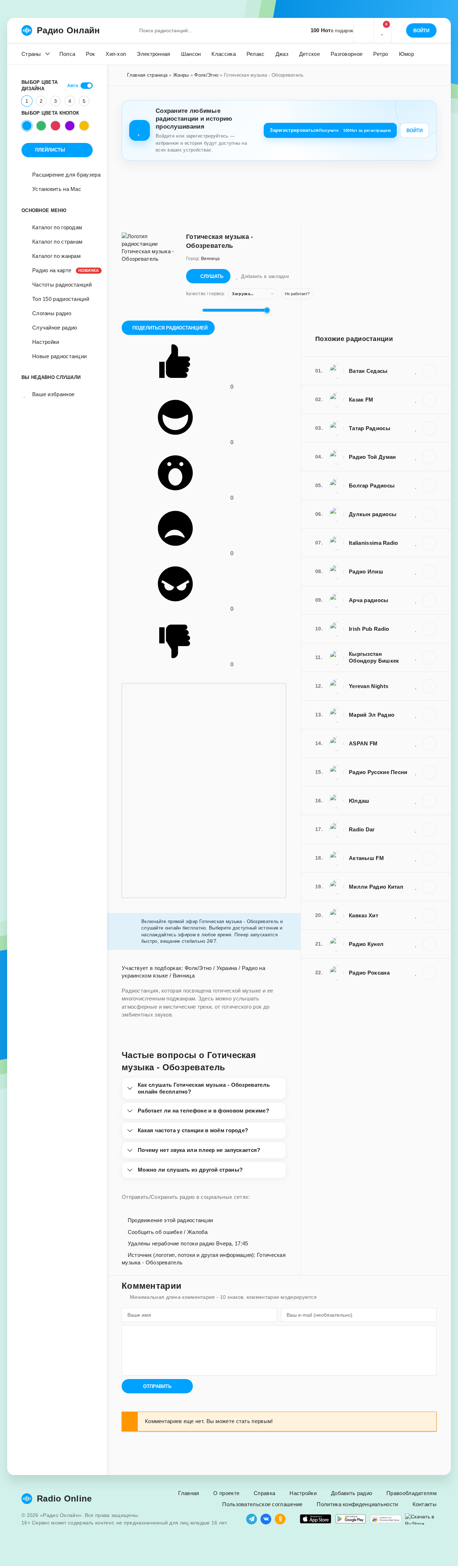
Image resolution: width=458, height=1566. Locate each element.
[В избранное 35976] (416, 857)
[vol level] (192, 310)
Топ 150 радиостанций (60, 299)
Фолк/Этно (206, 75)
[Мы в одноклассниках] (280, 1519)
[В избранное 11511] (416, 542)
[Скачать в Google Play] (350, 1518)
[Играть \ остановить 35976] (429, 858)
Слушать (211, 276)
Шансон (191, 54)
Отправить (157, 1386)
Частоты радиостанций (62, 285)
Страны (31, 54)
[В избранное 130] (416, 771)
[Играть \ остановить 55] (429, 400)
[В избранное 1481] (416, 456)
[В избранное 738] (416, 600)
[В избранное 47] (416, 972)
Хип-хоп (116, 54)
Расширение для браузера (66, 175)
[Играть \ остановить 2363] (429, 572)
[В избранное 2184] (416, 829)
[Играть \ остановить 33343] (429, 743)
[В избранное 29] (416, 428)
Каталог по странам (57, 242)
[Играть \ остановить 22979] (429, 915)
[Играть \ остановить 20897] (429, 657)
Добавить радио (351, 1493)
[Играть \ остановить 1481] (429, 457)
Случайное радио (54, 328)
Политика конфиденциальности (357, 1504)
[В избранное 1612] (416, 886)
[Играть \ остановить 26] (429, 801)
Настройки (45, 342)
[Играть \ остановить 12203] (429, 629)
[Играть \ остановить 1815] (429, 514)
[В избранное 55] (416, 399)
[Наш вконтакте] (265, 1519)
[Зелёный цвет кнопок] (41, 125)
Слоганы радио (51, 313)
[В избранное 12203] (416, 628)
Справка (264, 1493)
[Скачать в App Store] (315, 1518)
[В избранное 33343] (416, 743)
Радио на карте (62, 270)
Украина (226, 968)
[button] (363, 30)
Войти (414, 130)
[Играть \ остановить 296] (429, 371)
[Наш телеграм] (251, 1519)
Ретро (380, 54)
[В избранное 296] (416, 370)
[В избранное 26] (416, 800)
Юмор (406, 54)
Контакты (425, 1504)
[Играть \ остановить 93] (429, 944)
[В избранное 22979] (416, 915)
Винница (184, 975)
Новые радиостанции (59, 356)
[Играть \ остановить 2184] (429, 829)
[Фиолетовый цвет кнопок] (69, 125)
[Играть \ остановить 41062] (429, 686)
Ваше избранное (53, 394)
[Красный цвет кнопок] (55, 125)
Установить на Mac (56, 189)
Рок (90, 54)
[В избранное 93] (416, 943)
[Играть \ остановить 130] (429, 772)
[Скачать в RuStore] (421, 1518)
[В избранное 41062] (416, 686)
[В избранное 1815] (416, 514)
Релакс (256, 54)
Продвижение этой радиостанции (169, 1220)
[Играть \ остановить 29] (429, 428)
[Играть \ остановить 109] (429, 715)
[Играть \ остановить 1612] (429, 887)
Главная (188, 1493)
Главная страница (147, 75)
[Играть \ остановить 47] (429, 973)
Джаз (282, 54)
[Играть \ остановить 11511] (429, 543)
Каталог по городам (57, 227)
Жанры (181, 75)
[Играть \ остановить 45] (429, 486)
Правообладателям (411, 1493)
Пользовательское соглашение (262, 1504)
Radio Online (64, 1498)
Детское (309, 54)
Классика (223, 54)
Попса (67, 54)
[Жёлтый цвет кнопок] (84, 125)
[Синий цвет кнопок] (26, 125)
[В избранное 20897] (416, 657)
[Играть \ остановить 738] (429, 600)
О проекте (226, 1493)
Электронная (153, 54)
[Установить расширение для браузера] (385, 1518)
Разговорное (346, 54)
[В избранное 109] (416, 714)
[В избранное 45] (416, 485)
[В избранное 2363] (416, 571)
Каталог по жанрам (56, 256)
